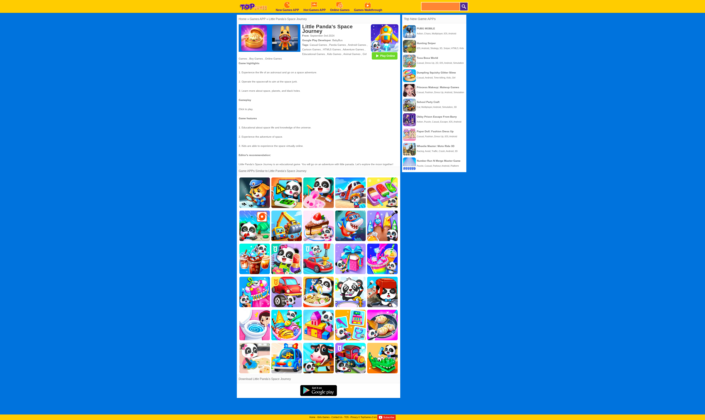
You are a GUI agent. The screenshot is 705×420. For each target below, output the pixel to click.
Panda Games (337, 44)
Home (243, 19)
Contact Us (336, 417)
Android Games (357, 44)
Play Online (387, 55)
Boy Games (256, 58)
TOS (346, 417)
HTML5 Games (332, 49)
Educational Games (313, 54)
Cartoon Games (311, 49)
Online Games (273, 58)
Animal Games (351, 54)
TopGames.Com (369, 417)
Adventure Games (353, 49)
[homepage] (253, 1)
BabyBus (337, 40)
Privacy (354, 417)
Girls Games (323, 417)
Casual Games (318, 44)
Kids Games (334, 54)
